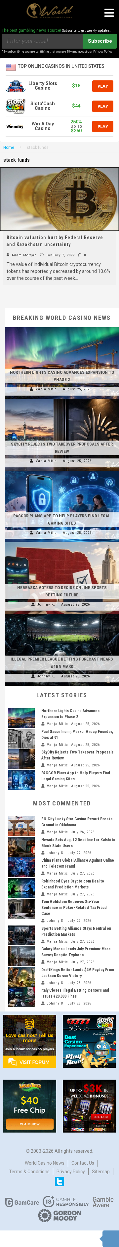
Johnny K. (46, 604)
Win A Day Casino (43, 126)
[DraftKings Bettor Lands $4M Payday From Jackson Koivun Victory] (21, 977)
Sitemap (101, 1171)
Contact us (82, 1163)
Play (103, 86)
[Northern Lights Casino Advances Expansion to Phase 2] (62, 327)
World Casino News (44, 1163)
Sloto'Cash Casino (42, 106)
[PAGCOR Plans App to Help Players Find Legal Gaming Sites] (62, 471)
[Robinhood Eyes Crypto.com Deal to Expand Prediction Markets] (21, 888)
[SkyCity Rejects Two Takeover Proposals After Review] (62, 399)
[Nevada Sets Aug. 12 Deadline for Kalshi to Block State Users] (21, 847)
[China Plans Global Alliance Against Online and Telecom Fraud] (21, 867)
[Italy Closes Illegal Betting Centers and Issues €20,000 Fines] (21, 997)
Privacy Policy (71, 1171)
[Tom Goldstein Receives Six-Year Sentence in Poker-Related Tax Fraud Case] (21, 909)
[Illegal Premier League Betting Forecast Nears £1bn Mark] (62, 614)
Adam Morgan (23, 255)
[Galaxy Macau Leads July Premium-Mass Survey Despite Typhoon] (21, 956)
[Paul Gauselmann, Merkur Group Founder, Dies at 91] (21, 739)
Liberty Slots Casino (42, 86)
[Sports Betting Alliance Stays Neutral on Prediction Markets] (21, 935)
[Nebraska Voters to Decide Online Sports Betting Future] (62, 542)
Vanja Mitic (46, 389)
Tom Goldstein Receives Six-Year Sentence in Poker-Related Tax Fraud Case (74, 907)
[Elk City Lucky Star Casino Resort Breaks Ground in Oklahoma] (21, 826)
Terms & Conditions (29, 1171)
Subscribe (100, 41)
